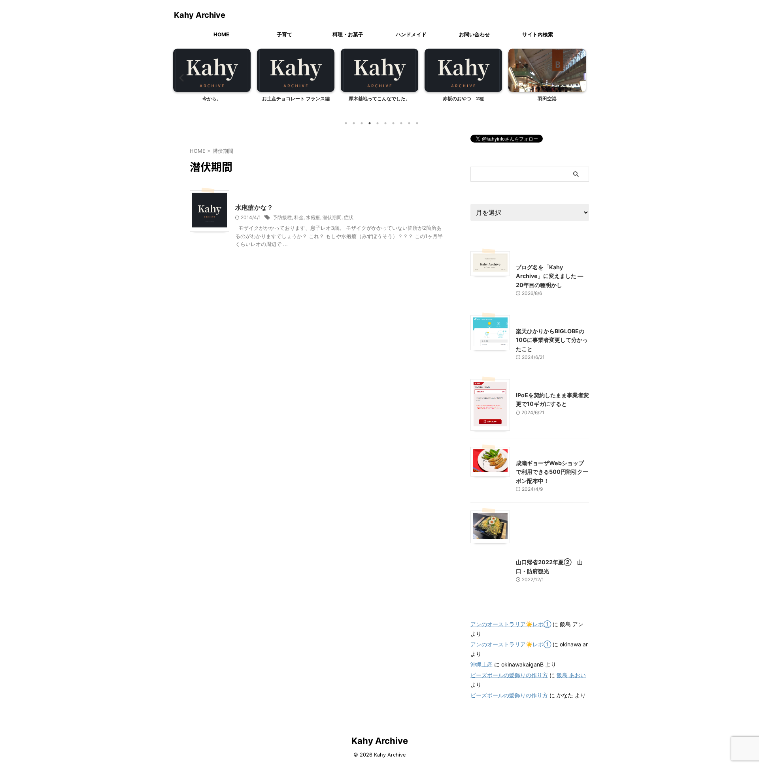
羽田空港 (547, 98)
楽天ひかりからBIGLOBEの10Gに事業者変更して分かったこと (552, 340)
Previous (180, 77)
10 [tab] (417, 123)
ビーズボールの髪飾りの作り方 (509, 675)
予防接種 (282, 217)
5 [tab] (377, 123)
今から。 (211, 98)
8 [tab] (401, 123)
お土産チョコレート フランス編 (296, 98)
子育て (284, 34)
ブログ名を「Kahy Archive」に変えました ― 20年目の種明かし (549, 276)
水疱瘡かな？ (254, 207)
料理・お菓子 (347, 34)
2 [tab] (354, 123)
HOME (221, 34)
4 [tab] (370, 123)
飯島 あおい (571, 675)
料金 (299, 217)
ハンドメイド (411, 34)
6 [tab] (385, 123)
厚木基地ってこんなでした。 (379, 98)
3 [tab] (362, 123)
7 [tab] (393, 123)
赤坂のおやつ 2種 (463, 98)
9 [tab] (409, 123)
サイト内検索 (537, 34)
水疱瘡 (313, 217)
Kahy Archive (199, 15)
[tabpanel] (212, 82)
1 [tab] (346, 123)
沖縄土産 (481, 664)
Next (578, 77)
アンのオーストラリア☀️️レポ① (510, 624)
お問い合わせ (474, 34)
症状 (348, 217)
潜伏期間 (332, 217)
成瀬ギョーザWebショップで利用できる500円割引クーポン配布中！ (552, 472)
